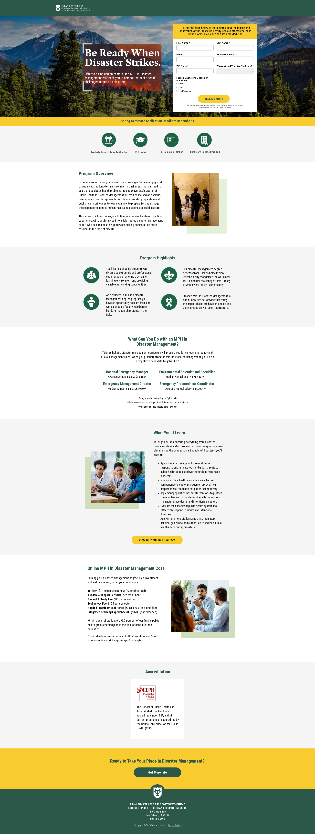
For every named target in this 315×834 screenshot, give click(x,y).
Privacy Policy (174, 825)
